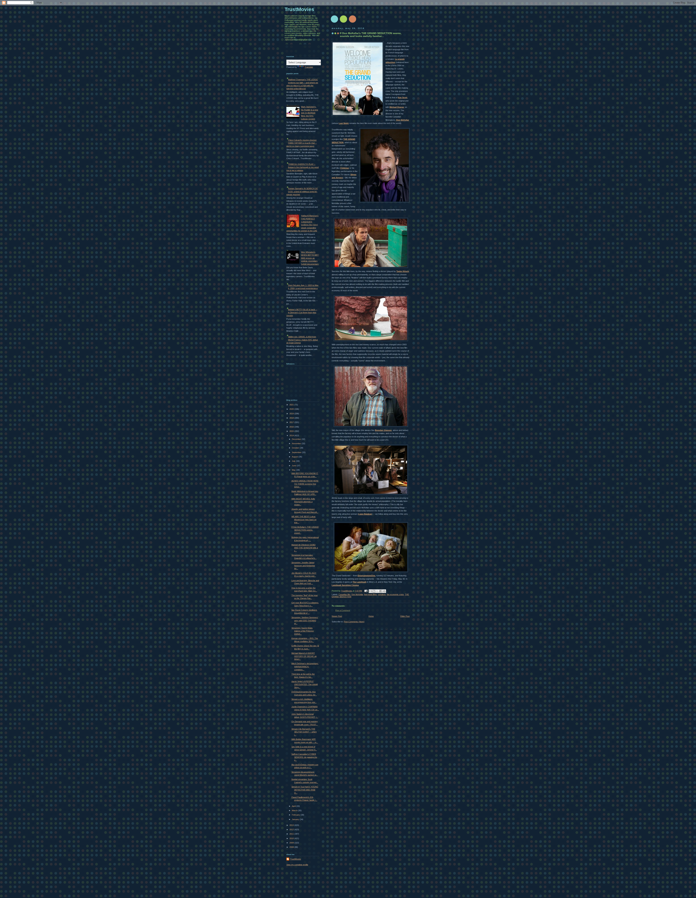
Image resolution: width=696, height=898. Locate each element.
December (297, 439)
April (294, 806)
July (294, 461)
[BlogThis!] (374, 591)
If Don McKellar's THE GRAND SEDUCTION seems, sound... (305, 530)
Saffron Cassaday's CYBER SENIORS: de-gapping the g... (304, 757)
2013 (291, 825)
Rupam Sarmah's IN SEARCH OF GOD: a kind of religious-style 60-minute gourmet (302, 191)
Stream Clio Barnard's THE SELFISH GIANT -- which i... (304, 732)
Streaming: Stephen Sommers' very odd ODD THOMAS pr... (304, 620)
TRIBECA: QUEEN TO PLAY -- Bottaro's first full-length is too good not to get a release (302, 167)
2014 (291, 435)
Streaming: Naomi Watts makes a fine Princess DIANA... (302, 631)
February (296, 815)
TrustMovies (347, 591)
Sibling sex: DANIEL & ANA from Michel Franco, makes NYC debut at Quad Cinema (302, 340)
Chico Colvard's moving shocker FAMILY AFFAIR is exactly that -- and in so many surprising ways (301, 143)
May (294, 470)
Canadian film (344, 594)
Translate (309, 67)
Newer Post (337, 616)
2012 (291, 829)
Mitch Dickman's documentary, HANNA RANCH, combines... (304, 666)
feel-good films (370, 594)
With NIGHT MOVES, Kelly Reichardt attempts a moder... (303, 502)
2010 (291, 838)
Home (371, 616)
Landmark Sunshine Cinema (345, 585)
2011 (291, 834)
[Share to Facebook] (381, 591)
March (295, 810)
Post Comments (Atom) (354, 622)
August (295, 457)
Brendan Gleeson (383, 430)
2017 (291, 422)
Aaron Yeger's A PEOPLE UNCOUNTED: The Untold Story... (304, 684)
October (296, 448)
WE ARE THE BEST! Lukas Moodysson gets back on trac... (303, 519)
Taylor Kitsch (402, 271)
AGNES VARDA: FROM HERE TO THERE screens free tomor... (304, 484)
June (294, 465)
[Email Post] (365, 591)
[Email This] (370, 591)
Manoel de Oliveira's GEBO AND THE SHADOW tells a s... (304, 548)
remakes (382, 594)
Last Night (344, 123)
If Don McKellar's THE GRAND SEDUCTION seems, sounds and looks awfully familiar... (370, 35)
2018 (291, 418)
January (296, 819)
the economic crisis (395, 594)
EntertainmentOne (366, 576)
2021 (291, 405)
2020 (291, 409)
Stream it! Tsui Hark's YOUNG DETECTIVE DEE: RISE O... (304, 790)
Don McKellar (402, 120)
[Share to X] (377, 591)
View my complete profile (297, 865)
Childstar (344, 168)
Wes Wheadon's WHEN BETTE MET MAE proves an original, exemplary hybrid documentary (310, 258)
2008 (291, 847)
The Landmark (359, 582)
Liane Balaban (365, 514)
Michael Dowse (397, 107)
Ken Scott (402, 97)
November (297, 443)
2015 (291, 431)
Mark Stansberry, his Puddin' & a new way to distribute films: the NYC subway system (309, 113)
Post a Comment (342, 610)
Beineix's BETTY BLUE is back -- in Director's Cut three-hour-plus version (301, 312)
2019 (291, 413)
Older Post (405, 616)
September (297, 452)
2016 (291, 427)
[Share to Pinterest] (384, 591)
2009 (291, 843)
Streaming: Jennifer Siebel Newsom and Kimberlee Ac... (303, 565)
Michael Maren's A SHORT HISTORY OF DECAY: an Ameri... (304, 656)
